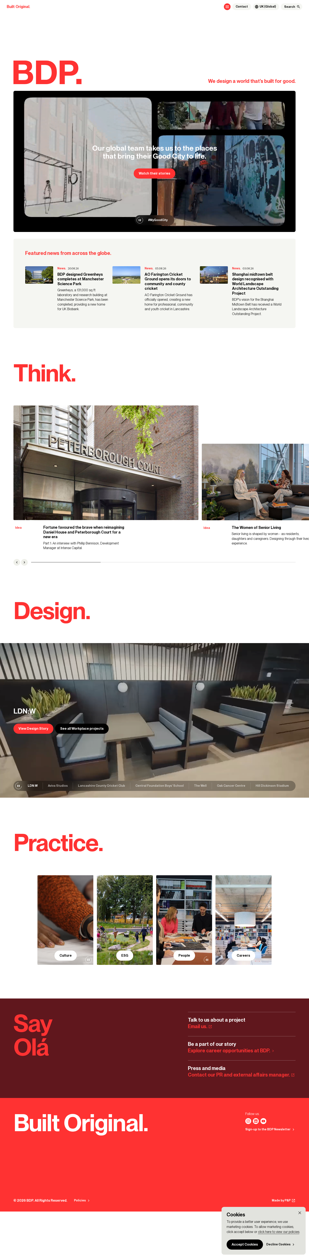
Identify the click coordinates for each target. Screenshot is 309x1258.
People (184, 955)
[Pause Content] (139, 220)
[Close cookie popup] (299, 1212)
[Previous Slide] (16, 562)
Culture (65, 955)
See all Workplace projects (82, 729)
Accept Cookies (245, 1244)
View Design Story (33, 729)
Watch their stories (154, 173)
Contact (242, 6)
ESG (124, 955)
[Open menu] (227, 6)
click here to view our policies (278, 1232)
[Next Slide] (24, 562)
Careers (243, 955)
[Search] (298, 7)
